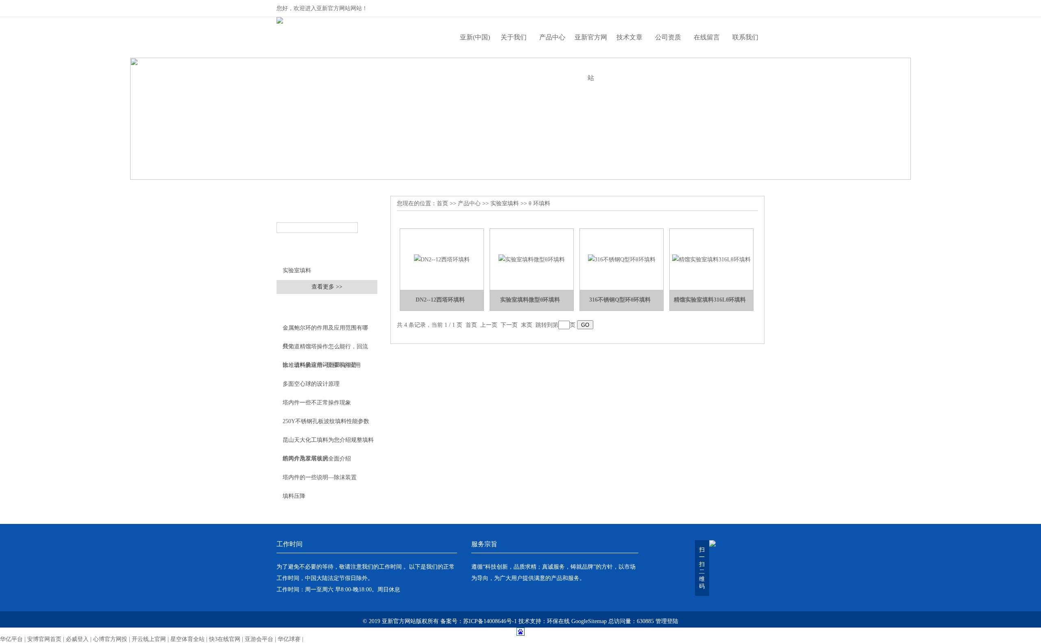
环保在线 (558, 621)
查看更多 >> (326, 287)
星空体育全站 (187, 639)
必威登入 (77, 639)
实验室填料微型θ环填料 (530, 300)
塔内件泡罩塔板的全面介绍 (317, 459)
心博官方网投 (110, 639)
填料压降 (294, 496)
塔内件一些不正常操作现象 (317, 403)
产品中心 (552, 37)
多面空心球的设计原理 (311, 384)
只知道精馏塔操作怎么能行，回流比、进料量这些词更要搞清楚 (325, 349)
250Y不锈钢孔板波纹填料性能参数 (326, 421)
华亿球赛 (289, 639)
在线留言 (707, 37)
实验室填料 (297, 270)
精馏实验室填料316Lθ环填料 (710, 300)
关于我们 (514, 37)
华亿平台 (11, 639)
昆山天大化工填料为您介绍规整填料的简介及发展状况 (328, 443)
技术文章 (629, 37)
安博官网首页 (44, 639)
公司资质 (668, 37)
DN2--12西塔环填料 (440, 300)
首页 (442, 203)
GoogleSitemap (589, 621)
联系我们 (745, 37)
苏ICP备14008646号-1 (490, 621)
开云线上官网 (149, 639)
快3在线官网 (224, 639)
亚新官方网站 (591, 46)
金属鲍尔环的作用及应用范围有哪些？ (325, 331)
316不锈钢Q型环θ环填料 (620, 300)
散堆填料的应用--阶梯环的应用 (322, 365)
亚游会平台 (259, 639)
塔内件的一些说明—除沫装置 (320, 477)
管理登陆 (667, 621)
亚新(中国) (475, 37)
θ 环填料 (539, 203)
